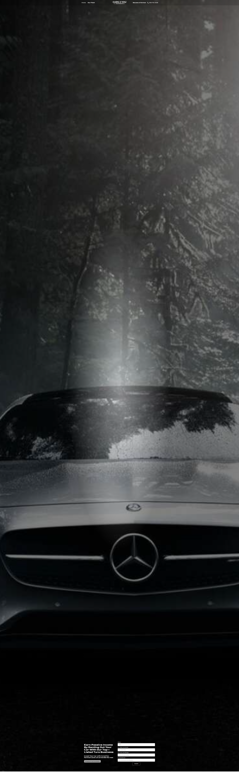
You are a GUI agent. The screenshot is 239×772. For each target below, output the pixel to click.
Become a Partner (139, 2)
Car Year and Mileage (123, 752)
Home (84, 2)
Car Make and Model (123, 747)
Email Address (122, 757)
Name (119, 742)
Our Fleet (91, 2)
